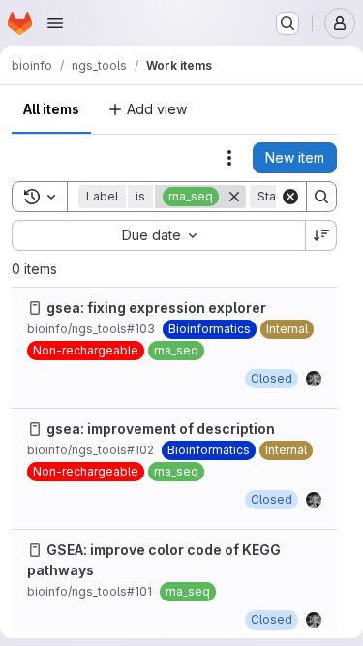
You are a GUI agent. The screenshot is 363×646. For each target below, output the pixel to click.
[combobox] (158, 235)
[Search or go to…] (287, 23)
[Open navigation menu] (55, 23)
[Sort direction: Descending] (321, 235)
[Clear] (290, 196)
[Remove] (234, 196)
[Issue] (35, 308)
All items (51, 109)
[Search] (321, 196)
